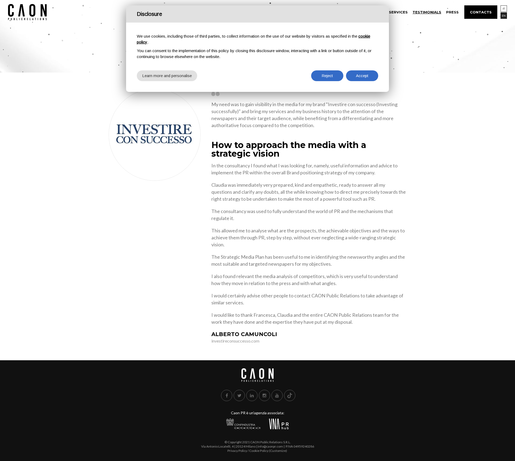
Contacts (481, 12)
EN (504, 15)
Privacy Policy (237, 451)
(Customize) (278, 451)
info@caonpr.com (270, 446)
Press (452, 12)
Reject (327, 75)
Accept (362, 75)
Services (398, 12)
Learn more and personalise (167, 75)
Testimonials (427, 12)
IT (504, 8)
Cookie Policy (258, 451)
